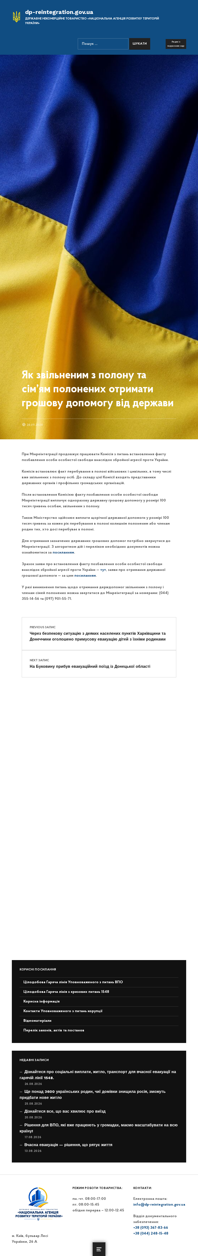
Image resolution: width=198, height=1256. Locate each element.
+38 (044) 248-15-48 (150, 1234)
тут (103, 570)
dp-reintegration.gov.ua (59, 12)
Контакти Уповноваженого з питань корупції (62, 1011)
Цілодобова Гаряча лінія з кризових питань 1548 (66, 992)
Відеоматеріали (37, 1021)
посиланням (63, 553)
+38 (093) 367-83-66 (150, 1228)
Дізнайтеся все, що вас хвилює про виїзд (65, 1111)
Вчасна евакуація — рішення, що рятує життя (68, 1144)
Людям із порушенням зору (175, 44)
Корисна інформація (41, 1001)
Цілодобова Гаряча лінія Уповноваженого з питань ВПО (73, 982)
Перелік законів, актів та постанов (53, 1030)
